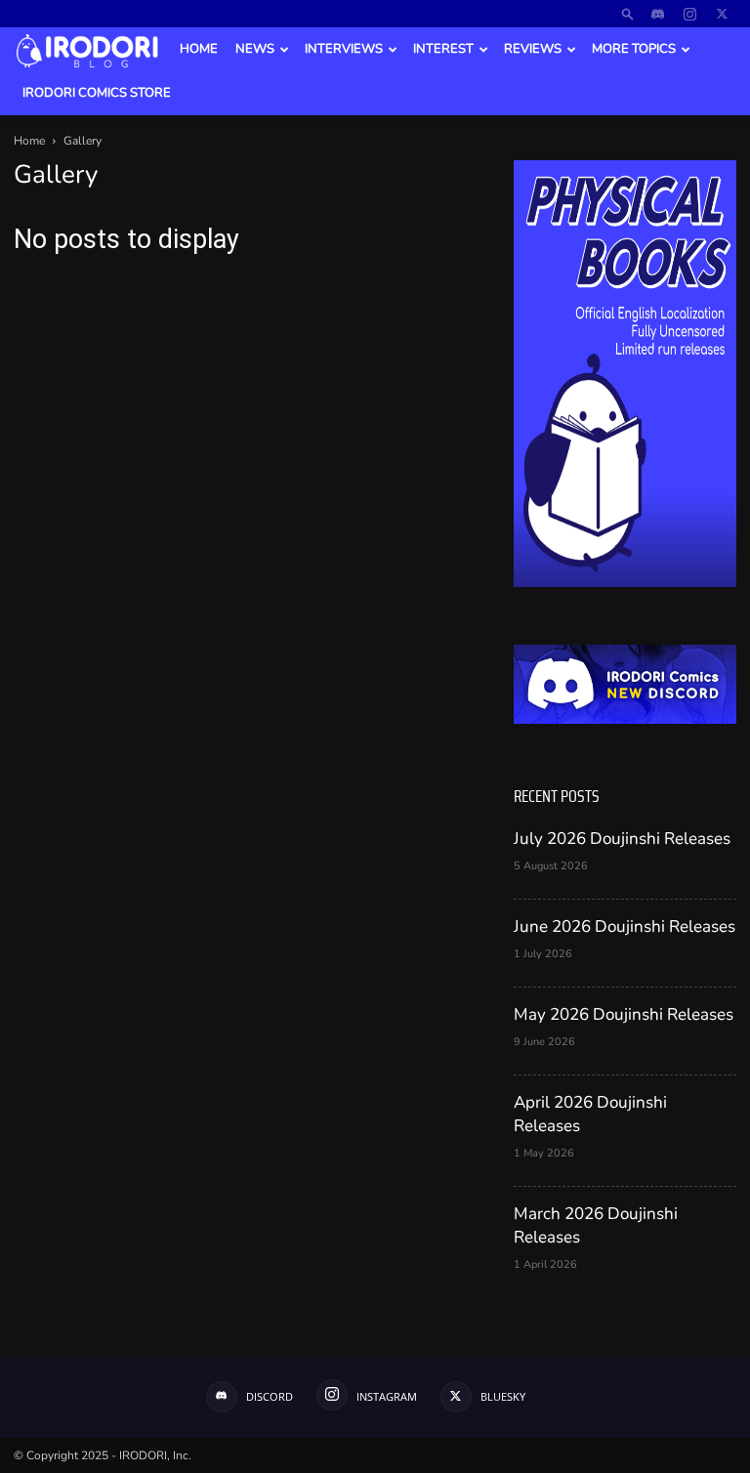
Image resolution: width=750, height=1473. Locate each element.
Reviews (533, 49)
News (254, 49)
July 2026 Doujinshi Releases (622, 838)
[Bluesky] (721, 13)
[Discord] (657, 13)
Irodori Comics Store (96, 93)
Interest (443, 49)
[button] (628, 13)
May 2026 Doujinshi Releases (623, 1014)
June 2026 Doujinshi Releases (624, 926)
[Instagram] (689, 13)
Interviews (344, 49)
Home (199, 49)
